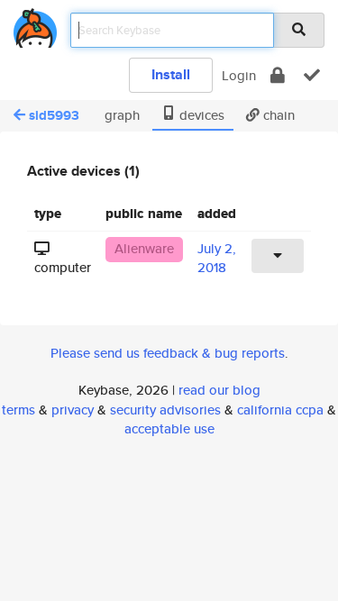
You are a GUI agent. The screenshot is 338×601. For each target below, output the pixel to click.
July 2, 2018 (216, 258)
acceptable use (169, 428)
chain (277, 114)
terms (18, 409)
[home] (35, 24)
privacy (72, 409)
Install (170, 74)
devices (200, 114)
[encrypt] (277, 75)
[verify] (312, 75)
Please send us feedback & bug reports (167, 352)
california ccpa (280, 409)
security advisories (165, 409)
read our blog (219, 389)
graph (120, 114)
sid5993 (54, 115)
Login (239, 75)
